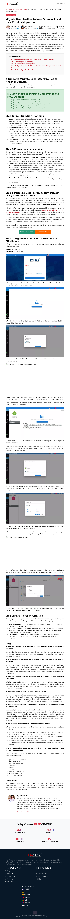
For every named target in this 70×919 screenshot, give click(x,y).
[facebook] (35, 912)
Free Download (26, 232)
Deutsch (27, 892)
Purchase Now (43, 232)
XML (39, 879)
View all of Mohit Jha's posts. (26, 812)
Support (10, 879)
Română (27, 903)
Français (27, 897)
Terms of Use (42, 871)
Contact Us (11, 876)
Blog (8, 871)
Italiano (26, 900)
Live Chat (10, 882)
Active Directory (10, 15)
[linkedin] (18, 28)
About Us (10, 873)
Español (27, 894)
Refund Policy (42, 876)
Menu (62, 3)
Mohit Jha (14, 28)
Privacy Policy (42, 873)
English (26, 889)
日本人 (26, 905)
